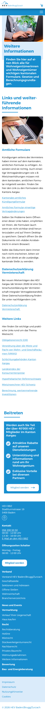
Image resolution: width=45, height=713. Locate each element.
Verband (7, 571)
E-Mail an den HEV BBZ (15, 538)
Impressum (8, 682)
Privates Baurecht (12, 650)
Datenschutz (9, 687)
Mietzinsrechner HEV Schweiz (19, 384)
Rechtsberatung (11, 629)
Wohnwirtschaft (11, 594)
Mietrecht (7, 638)
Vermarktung (10, 610)
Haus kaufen (9, 619)
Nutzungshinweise (12, 691)
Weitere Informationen (15, 659)
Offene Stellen (10, 589)
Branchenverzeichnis (13, 598)
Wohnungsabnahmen (14, 655)
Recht (5, 624)
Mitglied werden (19, 487)
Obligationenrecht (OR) (15, 340)
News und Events (12, 605)
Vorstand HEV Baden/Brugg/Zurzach (22, 577)
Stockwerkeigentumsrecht (17, 642)
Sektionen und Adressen (15, 585)
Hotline (6, 633)
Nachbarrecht (9, 646)
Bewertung (8, 664)
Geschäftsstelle (10, 581)
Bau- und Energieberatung (17, 669)
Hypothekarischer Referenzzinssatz (21, 379)
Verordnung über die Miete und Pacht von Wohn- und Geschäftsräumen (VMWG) (22, 350)
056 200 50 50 (10, 530)
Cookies (6, 696)
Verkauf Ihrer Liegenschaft (16, 615)
